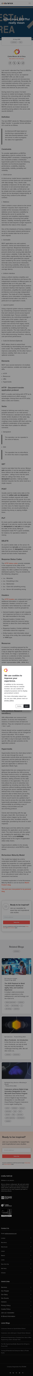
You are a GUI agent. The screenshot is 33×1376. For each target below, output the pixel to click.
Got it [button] (26, 706)
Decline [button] (19, 706)
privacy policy (9, 701)
